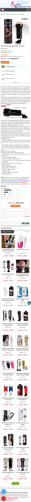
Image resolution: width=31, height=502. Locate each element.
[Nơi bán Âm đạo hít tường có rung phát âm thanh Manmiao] (22, 340)
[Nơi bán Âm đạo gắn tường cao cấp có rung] (8, 390)
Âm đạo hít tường (9, 51)
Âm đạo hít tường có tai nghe (22, 249)
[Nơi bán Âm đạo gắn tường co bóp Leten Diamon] (8, 315)
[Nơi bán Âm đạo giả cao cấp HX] (8, 464)
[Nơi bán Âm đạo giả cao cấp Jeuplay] (22, 415)
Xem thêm (15, 82)
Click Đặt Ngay (15, 206)
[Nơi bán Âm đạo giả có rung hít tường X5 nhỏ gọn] (8, 365)
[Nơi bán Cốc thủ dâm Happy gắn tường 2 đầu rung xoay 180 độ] (8, 340)
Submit (25, 223)
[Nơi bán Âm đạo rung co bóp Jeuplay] (22, 439)
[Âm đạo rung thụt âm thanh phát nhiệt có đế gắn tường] (8, 241)
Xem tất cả (27, 231)
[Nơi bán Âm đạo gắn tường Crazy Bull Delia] (22, 390)
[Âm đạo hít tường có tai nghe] (22, 241)
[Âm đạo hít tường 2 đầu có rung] (8, 266)
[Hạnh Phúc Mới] (15, 3)
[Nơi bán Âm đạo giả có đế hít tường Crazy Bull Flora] (22, 315)
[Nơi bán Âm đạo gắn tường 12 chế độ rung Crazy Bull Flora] (8, 291)
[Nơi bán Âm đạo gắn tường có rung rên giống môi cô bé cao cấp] (22, 266)
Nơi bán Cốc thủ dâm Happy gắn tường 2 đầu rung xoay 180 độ (8, 350)
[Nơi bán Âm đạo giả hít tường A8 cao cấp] (22, 464)
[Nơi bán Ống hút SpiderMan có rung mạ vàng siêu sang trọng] (22, 365)
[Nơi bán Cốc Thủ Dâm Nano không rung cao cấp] (8, 439)
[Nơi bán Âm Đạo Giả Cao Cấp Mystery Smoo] (8, 415)
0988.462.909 (14, 58)
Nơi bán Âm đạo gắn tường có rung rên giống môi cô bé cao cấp (22, 276)
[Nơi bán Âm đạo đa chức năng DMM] (22, 291)
